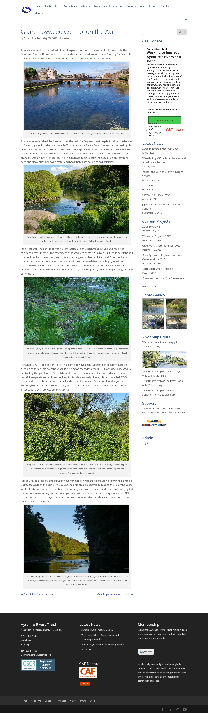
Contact (49, 700)
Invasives (65, 38)
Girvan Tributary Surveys (156, 195)
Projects (131, 6)
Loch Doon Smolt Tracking (157, 268)
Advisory (85, 6)
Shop (92, 700)
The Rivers (166, 6)
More (37, 13)
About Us (36, 700)
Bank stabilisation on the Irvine (37, 594)
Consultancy (70, 6)
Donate (153, 6)
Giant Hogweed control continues (115, 594)
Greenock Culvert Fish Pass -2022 (161, 245)
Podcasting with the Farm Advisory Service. (102, 644)
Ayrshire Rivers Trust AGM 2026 (160, 148)
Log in (145, 443)
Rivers (82, 700)
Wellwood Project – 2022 (156, 236)
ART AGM (147, 185)
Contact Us (51, 6)
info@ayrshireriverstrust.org (37, 654)
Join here (147, 651)
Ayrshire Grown (151, 226)
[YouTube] (185, 710)
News (142, 6)
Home (38, 6)
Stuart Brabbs (32, 38)
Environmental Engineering (108, 6)
